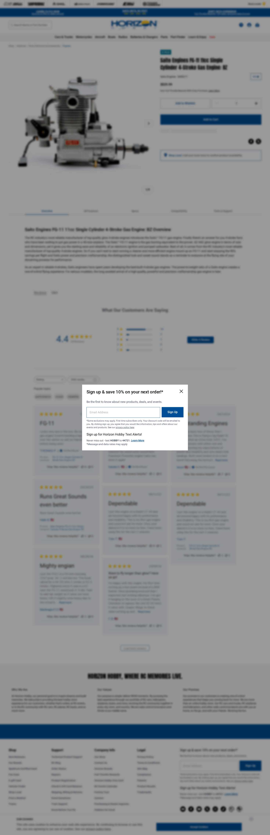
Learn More (137, 440)
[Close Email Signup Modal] (181, 391)
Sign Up (173, 412)
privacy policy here (125, 427)
